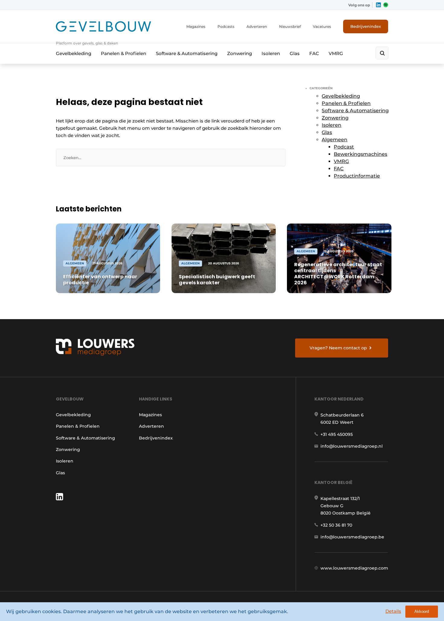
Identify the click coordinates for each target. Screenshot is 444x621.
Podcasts (225, 26)
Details (393, 611)
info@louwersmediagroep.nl (351, 446)
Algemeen (334, 139)
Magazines (195, 26)
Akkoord (421, 611)
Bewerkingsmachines (360, 154)
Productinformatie (357, 176)
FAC (314, 53)
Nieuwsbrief (290, 26)
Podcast (344, 147)
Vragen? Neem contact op (338, 348)
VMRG (336, 53)
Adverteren (256, 26)
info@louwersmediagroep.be (352, 537)
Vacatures (322, 26)
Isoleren (271, 53)
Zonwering (239, 53)
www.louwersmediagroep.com (354, 568)
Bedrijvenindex (365, 26)
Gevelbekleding (73, 53)
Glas (295, 53)
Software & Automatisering (186, 53)
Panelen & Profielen (123, 53)
